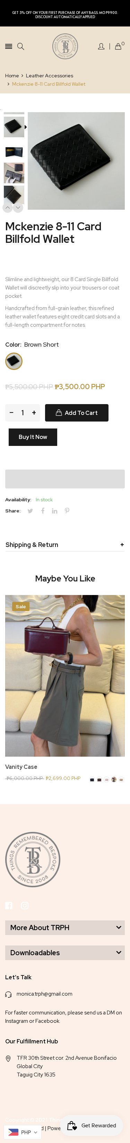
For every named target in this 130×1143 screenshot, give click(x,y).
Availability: (18, 499)
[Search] (20, 46)
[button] (65, 479)
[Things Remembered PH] (65, 46)
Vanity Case (21, 767)
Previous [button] (7, 207)
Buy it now (33, 437)
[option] (16, 127)
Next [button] (18, 207)
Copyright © (54, 1120)
